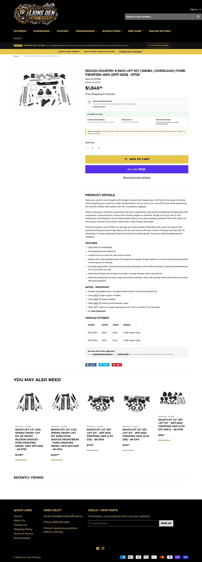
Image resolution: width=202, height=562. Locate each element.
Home (16, 56)
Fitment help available (130, 52)
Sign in (194, 9)
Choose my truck (99, 106)
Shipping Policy (23, 529)
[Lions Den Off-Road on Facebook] (97, 548)
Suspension (41, 31)
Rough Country (93, 82)
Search (18, 516)
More (17, 38)
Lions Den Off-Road (31, 557)
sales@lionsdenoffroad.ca (103, 354)
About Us (19, 520)
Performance (85, 31)
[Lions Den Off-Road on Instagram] (102, 548)
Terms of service (23, 533)
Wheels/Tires (111, 31)
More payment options (137, 177)
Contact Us (20, 525)
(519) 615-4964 (123, 354)
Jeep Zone (135, 31)
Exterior (20, 31)
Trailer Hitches (160, 31)
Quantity (89, 142)
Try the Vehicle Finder (158, 45)
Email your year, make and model (167, 122)
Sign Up (166, 523)
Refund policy (22, 538)
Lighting (63, 31)
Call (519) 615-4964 (162, 124)
